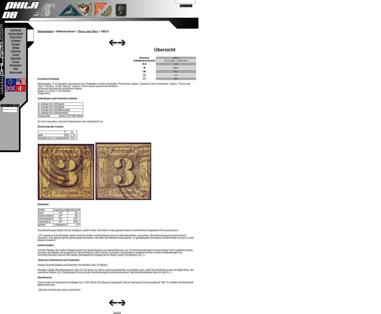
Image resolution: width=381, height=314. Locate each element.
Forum (15, 62)
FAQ (15, 69)
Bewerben (15, 65)
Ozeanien (16, 58)
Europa (16, 44)
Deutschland (16, 34)
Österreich (16, 37)
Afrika (15, 48)
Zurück (117, 313)
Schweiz (15, 40)
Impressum (15, 72)
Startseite (15, 30)
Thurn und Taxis (88, 31)
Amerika (16, 51)
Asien (16, 55)
